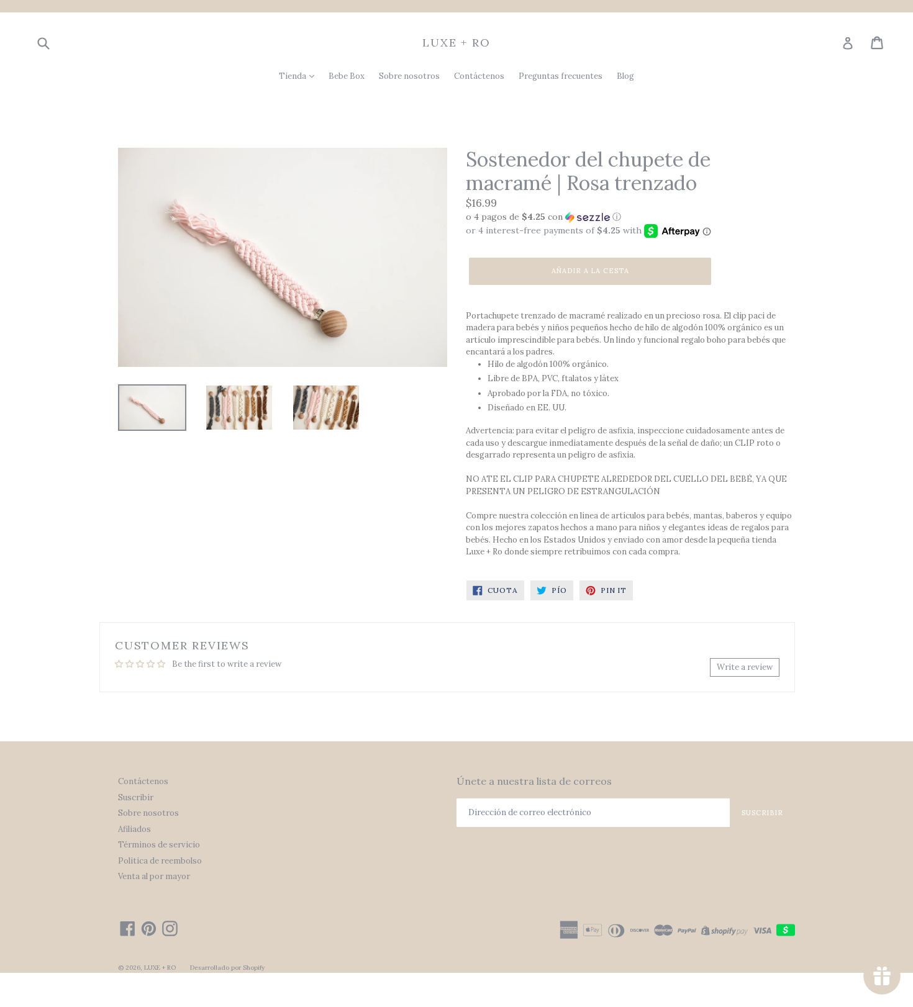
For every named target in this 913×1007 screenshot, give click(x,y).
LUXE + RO (456, 43)
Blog (625, 76)
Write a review (745, 667)
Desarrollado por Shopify (227, 968)
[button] (630, 217)
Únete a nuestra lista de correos (534, 781)
